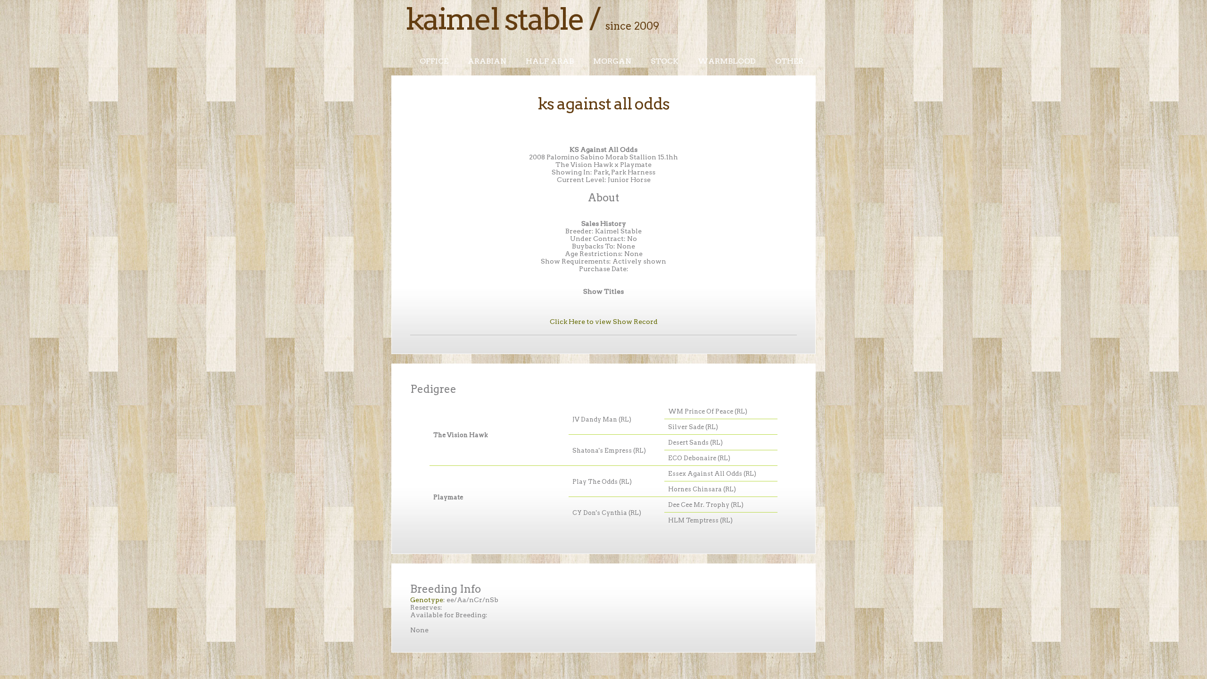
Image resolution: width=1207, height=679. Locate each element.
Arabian (487, 61)
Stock (664, 61)
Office (434, 61)
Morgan (612, 61)
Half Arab (550, 61)
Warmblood (727, 61)
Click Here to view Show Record (604, 321)
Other (789, 61)
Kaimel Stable (494, 18)
